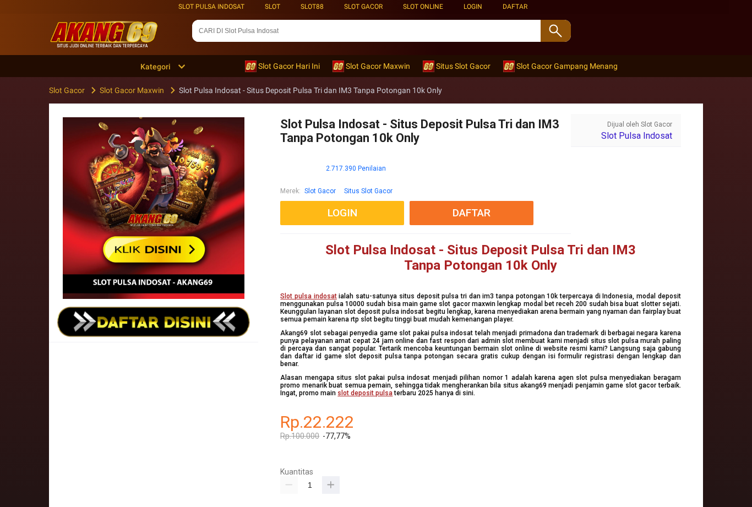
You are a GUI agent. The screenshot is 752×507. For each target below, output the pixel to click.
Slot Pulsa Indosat (211, 6)
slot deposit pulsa (365, 393)
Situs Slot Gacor (368, 191)
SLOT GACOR (363, 6)
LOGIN (473, 6)
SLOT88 (312, 6)
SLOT (272, 6)
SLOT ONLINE (423, 6)
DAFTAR (515, 6)
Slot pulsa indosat (308, 296)
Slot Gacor (320, 191)
